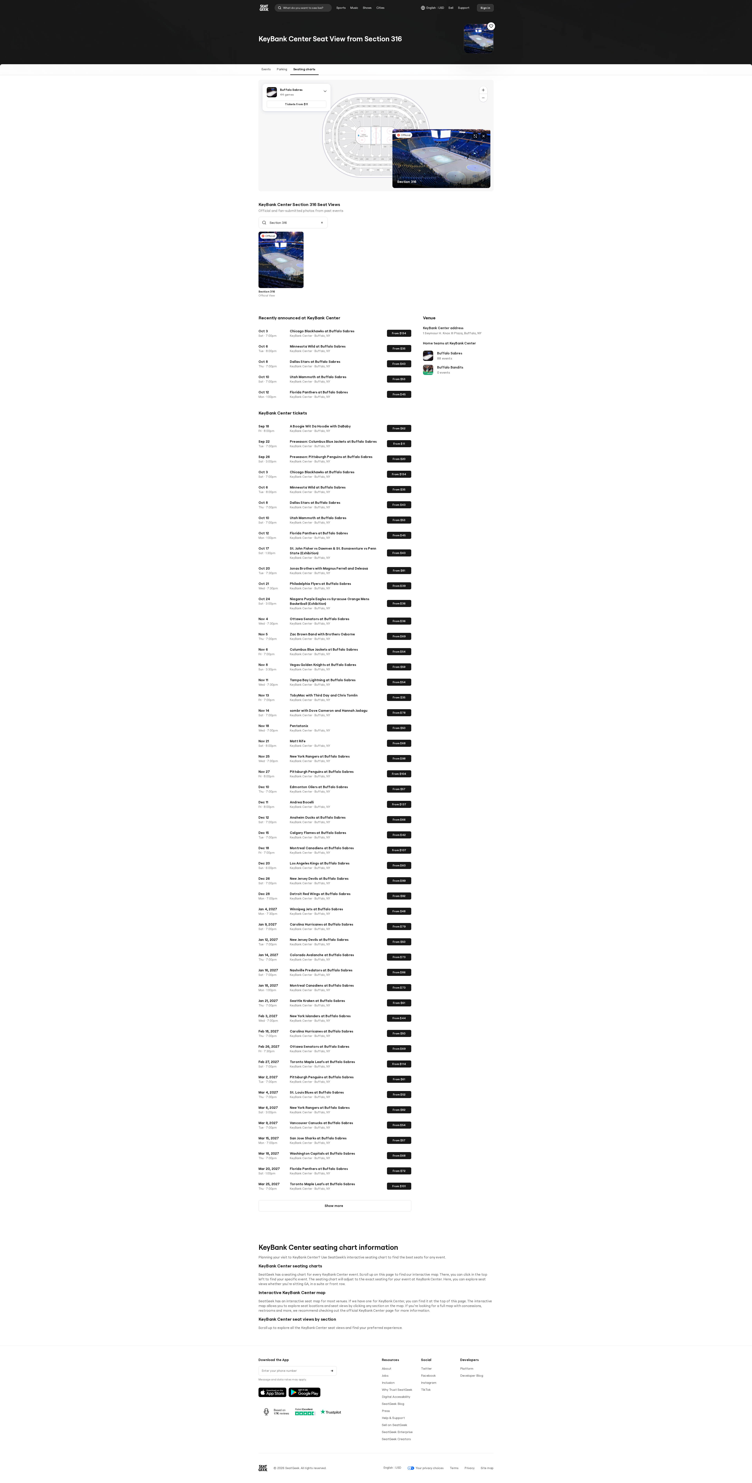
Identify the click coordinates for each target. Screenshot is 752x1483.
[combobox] (303, 8)
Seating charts (304, 69)
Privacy (470, 1468)
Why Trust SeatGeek (397, 1390)
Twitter (426, 1368)
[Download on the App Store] (272, 1392)
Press (386, 1411)
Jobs (385, 1375)
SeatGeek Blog (393, 1404)
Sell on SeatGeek (394, 1425)
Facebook (428, 1375)
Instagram (428, 1383)
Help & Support (393, 1418)
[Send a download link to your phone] (332, 1371)
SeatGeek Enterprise (397, 1432)
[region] (376, 135)
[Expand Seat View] (475, 136)
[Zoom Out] (483, 98)
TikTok (426, 1390)
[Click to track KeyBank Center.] (491, 26)
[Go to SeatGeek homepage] (264, 8)
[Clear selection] (322, 222)
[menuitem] (341, 8)
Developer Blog (471, 1375)
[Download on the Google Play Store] (304, 1392)
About (386, 1368)
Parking (282, 69)
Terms (454, 1468)
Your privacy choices (430, 1468)
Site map (487, 1468)
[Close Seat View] (483, 136)
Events (266, 69)
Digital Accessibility (396, 1397)
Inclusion (388, 1383)
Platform (467, 1368)
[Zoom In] (483, 90)
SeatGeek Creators (396, 1439)
